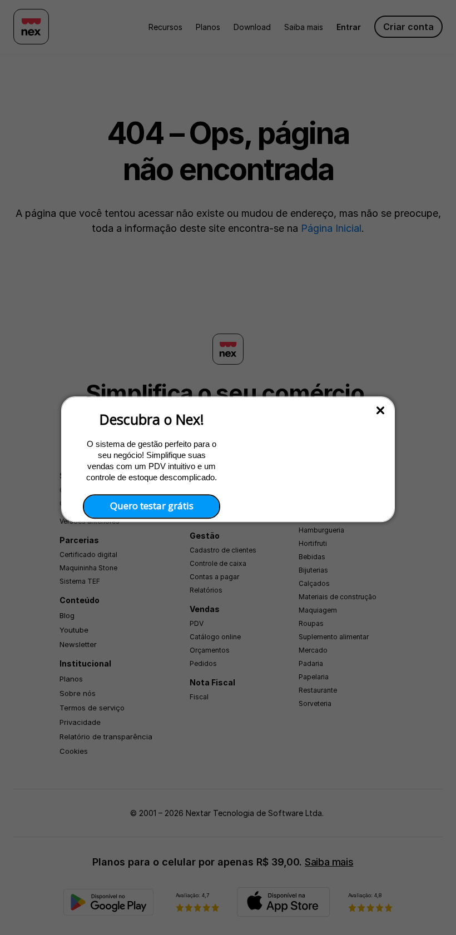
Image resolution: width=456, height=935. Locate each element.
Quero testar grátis (152, 506)
